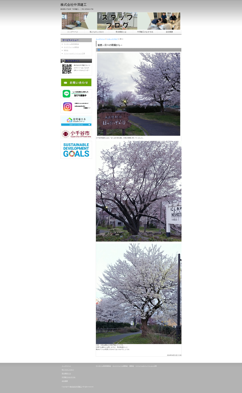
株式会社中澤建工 (76, 387)
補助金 (66, 50)
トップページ (72, 32)
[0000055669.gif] (76, 137)
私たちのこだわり (97, 32)
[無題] (76, 111)
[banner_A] (76, 125)
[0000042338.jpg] (76, 85)
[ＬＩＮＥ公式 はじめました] (76, 96)
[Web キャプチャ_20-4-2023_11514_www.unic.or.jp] (76, 157)
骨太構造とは (121, 32)
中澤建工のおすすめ (145, 32)
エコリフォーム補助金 (71, 47)
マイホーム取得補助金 (71, 44)
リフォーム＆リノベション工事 (74, 53)
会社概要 (169, 32)
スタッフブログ (112, 39)
